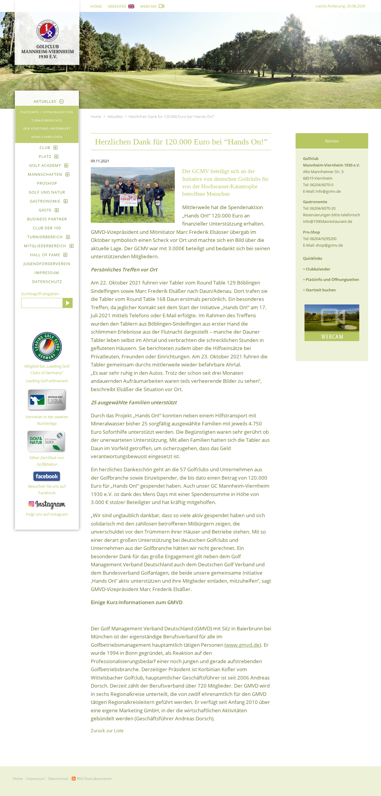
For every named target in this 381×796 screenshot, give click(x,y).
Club (45, 147)
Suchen (68, 303)
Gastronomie (45, 201)
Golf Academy (45, 165)
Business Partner (47, 219)
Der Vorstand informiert (47, 128)
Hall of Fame (45, 254)
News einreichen (47, 137)
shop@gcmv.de (329, 245)
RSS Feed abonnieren (94, 778)
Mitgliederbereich (45, 245)
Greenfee (117, 6)
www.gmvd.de (243, 644)
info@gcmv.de (328, 191)
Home (96, 6)
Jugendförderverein (47, 263)
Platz (45, 156)
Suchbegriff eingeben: (40, 293)
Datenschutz (47, 281)
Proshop (47, 183)
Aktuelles (45, 101)
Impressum (47, 272)
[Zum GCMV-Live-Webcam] (332, 322)
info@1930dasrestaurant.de (327, 221)
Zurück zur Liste (107, 730)
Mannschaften (45, 174)
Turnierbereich (45, 237)
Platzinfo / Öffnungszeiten (47, 112)
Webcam (148, 6)
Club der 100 (47, 228)
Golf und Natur (47, 192)
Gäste (45, 210)
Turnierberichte (47, 120)
